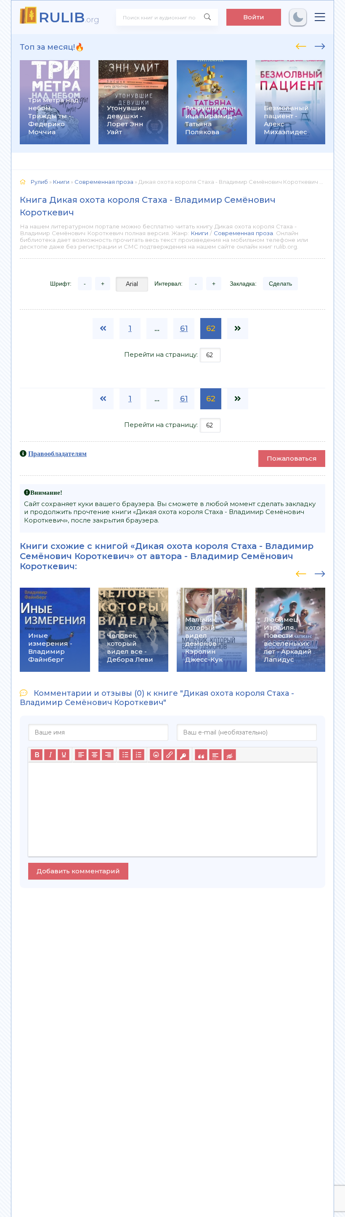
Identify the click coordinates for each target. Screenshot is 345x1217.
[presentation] (301, 45)
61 (184, 328)
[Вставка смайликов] (156, 754)
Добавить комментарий (78, 871)
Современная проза (243, 233)
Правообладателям (57, 453)
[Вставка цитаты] (201, 754)
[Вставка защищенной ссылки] (183, 754)
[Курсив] (50, 754)
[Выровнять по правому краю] (108, 754)
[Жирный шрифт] (36, 754)
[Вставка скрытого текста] (229, 754)
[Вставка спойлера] (215, 754)
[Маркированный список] (125, 754)
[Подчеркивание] (63, 754)
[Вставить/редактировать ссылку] (169, 754)
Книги (199, 233)
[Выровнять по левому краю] (81, 754)
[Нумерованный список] (138, 754)
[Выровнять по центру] (94, 754)
